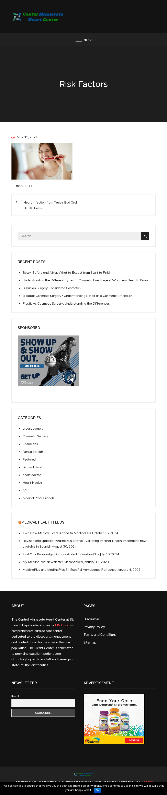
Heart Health (32, 482)
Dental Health (33, 452)
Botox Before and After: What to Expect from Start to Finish (67, 272)
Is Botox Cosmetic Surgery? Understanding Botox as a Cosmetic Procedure (77, 296)
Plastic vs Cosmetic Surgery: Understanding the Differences (66, 303)
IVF (25, 490)
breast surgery (33, 428)
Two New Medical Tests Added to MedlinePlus (57, 533)
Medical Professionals (38, 498)
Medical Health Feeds (42, 522)
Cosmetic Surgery (35, 436)
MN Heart (62, 625)
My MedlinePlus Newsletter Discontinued (53, 562)
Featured (29, 459)
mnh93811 (24, 186)
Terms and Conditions (100, 635)
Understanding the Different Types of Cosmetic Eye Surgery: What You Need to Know (86, 280)
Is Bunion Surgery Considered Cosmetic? (52, 288)
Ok (97, 790)
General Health (33, 467)
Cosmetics (30, 444)
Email (15, 696)
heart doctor (32, 475)
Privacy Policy (94, 627)
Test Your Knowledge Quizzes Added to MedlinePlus (61, 554)
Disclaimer (91, 619)
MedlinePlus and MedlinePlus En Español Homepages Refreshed (69, 569)
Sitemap (90, 642)
